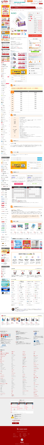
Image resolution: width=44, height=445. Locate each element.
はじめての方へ (6, 3)
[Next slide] (41, 249)
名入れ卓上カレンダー (3, 379)
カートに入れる (36, 35)
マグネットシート (35, 371)
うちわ (18, 2)
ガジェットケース (24, 389)
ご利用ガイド (10, 3)
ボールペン (15, 2)
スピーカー (24, 387)
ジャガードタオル (2, 368)
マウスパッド (24, 378)
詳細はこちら (17, 334)
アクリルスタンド (35, 358)
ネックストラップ (36, 391)
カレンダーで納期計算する (35, 51)
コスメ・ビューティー (36, 384)
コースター (24, 374)
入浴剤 (1, 387)
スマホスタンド (24, 384)
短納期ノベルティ (16, 5)
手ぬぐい (1, 366)
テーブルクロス (35, 379)
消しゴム (12, 364)
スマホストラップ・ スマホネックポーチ (27, 386)
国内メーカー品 (36, 9)
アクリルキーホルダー (36, 357)
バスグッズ (2, 386)
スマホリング (24, 385)
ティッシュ (13, 374)
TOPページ (12, 5)
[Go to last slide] (40, 249)
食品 (1, 359)
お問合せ (41, 3)
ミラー (34, 385)
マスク (1, 390)
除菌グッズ (2, 391)
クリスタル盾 (35, 394)
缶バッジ (34, 359)
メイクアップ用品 (35, 386)
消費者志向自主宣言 (25, 435)
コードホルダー (24, 388)
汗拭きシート (2, 385)
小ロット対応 (23, 9)
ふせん (12, 371)
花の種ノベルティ (35, 361)
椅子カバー (35, 380)
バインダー (13, 367)
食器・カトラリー (25, 366)
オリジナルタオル (2, 364)
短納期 (24, 9)
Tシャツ (35, 351)
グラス (23, 371)
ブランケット (35, 389)
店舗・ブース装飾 (36, 377)
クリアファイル (23, 2)
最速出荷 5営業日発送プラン (28, 9)
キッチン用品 (24, 357)
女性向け (32, 9)
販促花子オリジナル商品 (3, 354)
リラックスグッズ (40, 9)
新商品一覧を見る (40, 315)
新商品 (1, 351)
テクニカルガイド (14, 3)
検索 (5, 47)
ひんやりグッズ (2, 376)
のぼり (34, 378)
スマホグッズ (24, 379)
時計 (34, 374)
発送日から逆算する (34, 183)
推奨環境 (20, 435)
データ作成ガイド (14, 155)
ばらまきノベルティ (3, 356)
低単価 (34, 9)
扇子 (1, 373)
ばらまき (20, 9)
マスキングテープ (13, 365)
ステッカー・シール (36, 360)
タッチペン (24, 383)
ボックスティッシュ (14, 376)
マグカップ (24, 351)
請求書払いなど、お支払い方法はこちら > (34, 48)
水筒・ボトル (24, 354)
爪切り (1, 389)
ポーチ (12, 390)
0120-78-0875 (34, 3)
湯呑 (23, 372)
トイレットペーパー (3, 392)
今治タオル (2, 365)
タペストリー (35, 381)
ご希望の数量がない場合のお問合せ (35, 68)
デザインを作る (23, 77)
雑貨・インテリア (36, 355)
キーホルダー (35, 356)
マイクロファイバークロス (3, 369)
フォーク (23, 369)
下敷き (12, 368)
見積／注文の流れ (19, 3)
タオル (1, 362)
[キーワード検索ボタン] (25, 1)
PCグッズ (24, 376)
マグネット (35, 370)
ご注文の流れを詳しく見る (38, 268)
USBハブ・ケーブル (25, 377)
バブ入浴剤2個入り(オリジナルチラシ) (15, 51)
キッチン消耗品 (24, 358)
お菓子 (20, 2)
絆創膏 (1, 388)
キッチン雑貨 (24, 359)
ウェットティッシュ (3, 384)
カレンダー (2, 378)
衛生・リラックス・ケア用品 (14, 9)
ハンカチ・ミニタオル (3, 367)
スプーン (23, 368)
